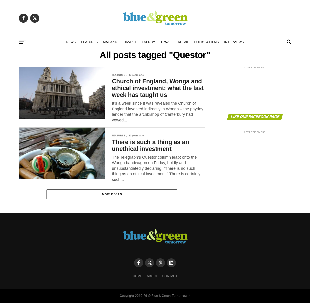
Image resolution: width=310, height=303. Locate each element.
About (152, 276)
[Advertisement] (255, 90)
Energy (148, 42)
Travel (166, 42)
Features (89, 42)
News (71, 42)
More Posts (112, 194)
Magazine (111, 42)
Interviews (234, 42)
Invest (130, 42)
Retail (183, 42)
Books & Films (206, 42)
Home (137, 276)
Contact (169, 276)
